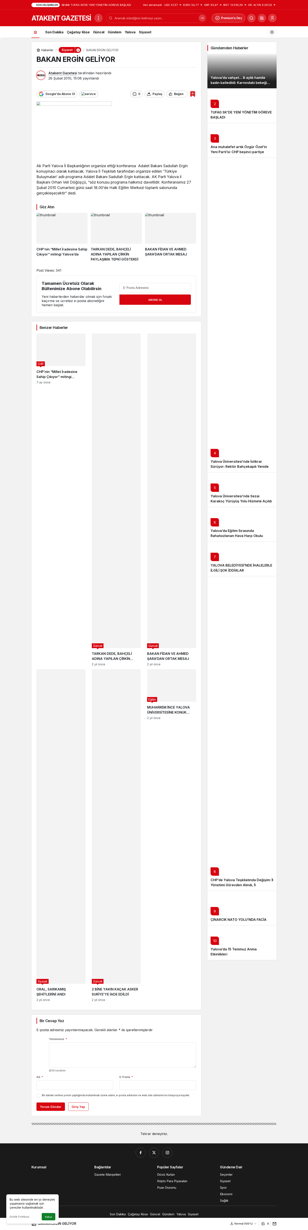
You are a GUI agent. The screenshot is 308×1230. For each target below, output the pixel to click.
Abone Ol (155, 299)
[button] (262, 18)
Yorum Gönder (50, 1107)
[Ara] (251, 18)
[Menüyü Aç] (98, 18)
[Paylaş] (273, 1223)
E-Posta (126, 1077)
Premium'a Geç (231, 18)
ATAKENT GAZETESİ (61, 18)
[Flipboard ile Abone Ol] (88, 94)
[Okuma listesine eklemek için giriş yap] (192, 93)
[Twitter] (154, 1153)
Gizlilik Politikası (19, 1216)
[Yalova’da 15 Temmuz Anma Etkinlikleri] (242, 942)
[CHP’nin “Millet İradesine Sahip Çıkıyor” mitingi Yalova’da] (62, 237)
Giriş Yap (78, 1107)
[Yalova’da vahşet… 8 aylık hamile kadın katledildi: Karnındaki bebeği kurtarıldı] (242, 71)
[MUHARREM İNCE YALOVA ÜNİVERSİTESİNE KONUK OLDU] (171, 835)
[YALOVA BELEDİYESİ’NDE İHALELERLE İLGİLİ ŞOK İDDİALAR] (242, 558)
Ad (39, 1077)
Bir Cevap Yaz (52, 1021)
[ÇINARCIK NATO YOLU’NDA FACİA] (242, 908)
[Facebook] (141, 1153)
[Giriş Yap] (272, 18)
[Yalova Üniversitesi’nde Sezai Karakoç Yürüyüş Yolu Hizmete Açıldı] (242, 489)
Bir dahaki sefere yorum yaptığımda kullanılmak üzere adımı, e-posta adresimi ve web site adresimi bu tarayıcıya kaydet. (116, 1095)
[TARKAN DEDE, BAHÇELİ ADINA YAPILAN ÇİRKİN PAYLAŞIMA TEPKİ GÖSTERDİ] (116, 237)
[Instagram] (167, 1153)
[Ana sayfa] (35, 32)
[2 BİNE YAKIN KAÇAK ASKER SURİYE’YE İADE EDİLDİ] (116, 835)
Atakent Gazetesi (62, 73)
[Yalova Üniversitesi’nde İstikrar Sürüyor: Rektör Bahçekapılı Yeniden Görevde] (242, 315)
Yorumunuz (58, 1039)
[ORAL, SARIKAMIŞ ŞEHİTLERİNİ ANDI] (60, 835)
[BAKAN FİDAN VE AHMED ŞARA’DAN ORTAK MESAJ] (170, 237)
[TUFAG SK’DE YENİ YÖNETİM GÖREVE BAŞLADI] (242, 105)
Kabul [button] (48, 1216)
